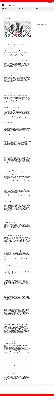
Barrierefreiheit (43, 388)
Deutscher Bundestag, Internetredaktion (41, 24)
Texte (37, 8)
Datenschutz (47, 388)
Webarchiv (3, 10)
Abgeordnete (4, 8)
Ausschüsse (21, 8)
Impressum (51, 388)
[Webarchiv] (8, 5)
